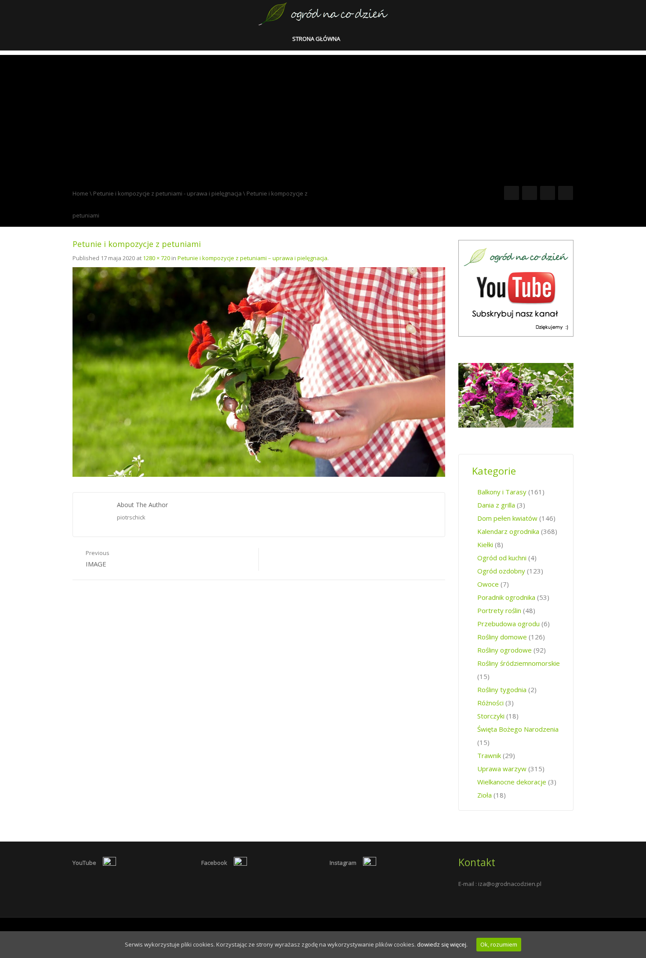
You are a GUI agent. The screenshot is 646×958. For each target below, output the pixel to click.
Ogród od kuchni (501, 557)
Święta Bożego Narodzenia (518, 729)
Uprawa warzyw (501, 768)
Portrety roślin (499, 610)
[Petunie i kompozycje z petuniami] (259, 371)
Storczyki (490, 715)
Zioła (484, 795)
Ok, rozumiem (498, 944)
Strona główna (316, 39)
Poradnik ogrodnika (506, 597)
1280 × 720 (156, 258)
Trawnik (489, 755)
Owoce (488, 584)
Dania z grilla (496, 505)
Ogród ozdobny (501, 570)
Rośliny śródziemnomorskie (518, 663)
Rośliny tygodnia (501, 689)
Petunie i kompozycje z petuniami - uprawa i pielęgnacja (167, 193)
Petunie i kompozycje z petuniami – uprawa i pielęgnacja (252, 258)
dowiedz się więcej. (442, 944)
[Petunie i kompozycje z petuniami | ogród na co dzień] (323, 13)
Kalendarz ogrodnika (508, 531)
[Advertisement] (323, 116)
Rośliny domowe (502, 636)
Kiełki (485, 544)
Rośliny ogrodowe (504, 650)
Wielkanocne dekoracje (511, 781)
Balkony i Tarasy (501, 491)
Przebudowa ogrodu (508, 623)
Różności (490, 702)
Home (80, 193)
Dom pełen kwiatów (507, 518)
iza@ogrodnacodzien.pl (509, 884)
